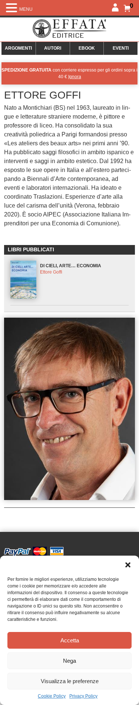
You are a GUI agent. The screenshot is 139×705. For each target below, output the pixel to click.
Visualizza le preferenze (70, 681)
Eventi (121, 48)
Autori (52, 48)
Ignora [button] (74, 76)
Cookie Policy (52, 696)
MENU (26, 9)
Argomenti (18, 48)
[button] (128, 565)
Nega (69, 661)
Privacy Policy (83, 696)
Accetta (69, 640)
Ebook (87, 48)
